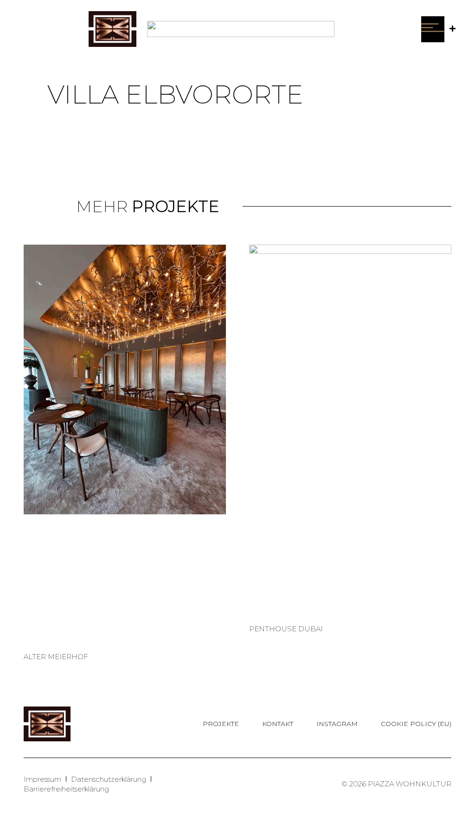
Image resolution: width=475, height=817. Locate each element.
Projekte (221, 723)
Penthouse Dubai (286, 628)
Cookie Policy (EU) (416, 723)
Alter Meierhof (56, 656)
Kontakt (277, 723)
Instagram (337, 723)
